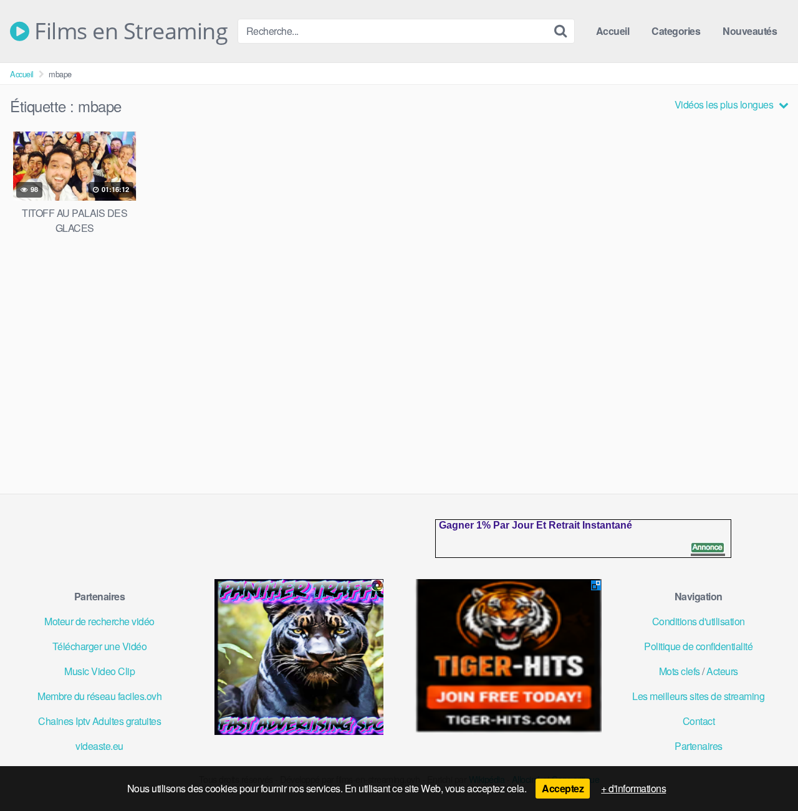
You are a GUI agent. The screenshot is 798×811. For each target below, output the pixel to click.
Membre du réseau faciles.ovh (99, 696)
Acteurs (722, 671)
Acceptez (563, 788)
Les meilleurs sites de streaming (698, 696)
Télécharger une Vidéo (99, 646)
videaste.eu (99, 746)
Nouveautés (750, 31)
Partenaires (699, 746)
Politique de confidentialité (698, 646)
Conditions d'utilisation (698, 621)
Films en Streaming (128, 31)
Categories (675, 31)
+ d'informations (633, 788)
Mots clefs (679, 671)
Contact (699, 721)
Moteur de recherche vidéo (99, 621)
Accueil (613, 31)
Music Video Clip (99, 671)
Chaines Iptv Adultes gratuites (99, 721)
